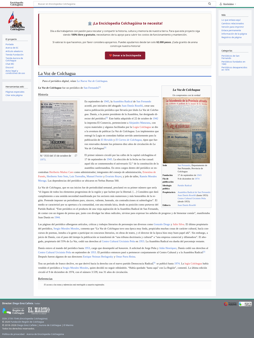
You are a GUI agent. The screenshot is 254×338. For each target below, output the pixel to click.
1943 (199, 175)
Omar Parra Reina (125, 256)
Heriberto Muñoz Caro (61, 172)
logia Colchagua (193, 263)
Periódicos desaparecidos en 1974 (234, 68)
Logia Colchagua (142, 127)
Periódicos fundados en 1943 (233, 62)
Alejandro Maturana (139, 122)
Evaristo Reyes (113, 176)
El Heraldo (107, 139)
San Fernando (184, 165)
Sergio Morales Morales (66, 228)
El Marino (68, 325)
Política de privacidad (13, 334)
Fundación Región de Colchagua (27, 321)
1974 (197, 179)
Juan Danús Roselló (187, 195)
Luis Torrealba (77, 176)
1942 (155, 118)
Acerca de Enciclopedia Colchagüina (45, 334)
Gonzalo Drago (162, 224)
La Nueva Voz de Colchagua (92, 81)
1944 (57, 217)
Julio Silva (178, 224)
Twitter (37, 303)
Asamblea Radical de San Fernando (194, 192)
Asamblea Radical (122, 101)
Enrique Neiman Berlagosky (98, 256)
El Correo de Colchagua (129, 139)
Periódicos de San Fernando (230, 57)
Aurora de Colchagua (50, 325)
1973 (42, 159)
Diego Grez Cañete (23, 303)
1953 (141, 241)
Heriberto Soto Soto (57, 176)
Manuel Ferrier (95, 176)
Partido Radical (185, 185)
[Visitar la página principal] (16, 20)
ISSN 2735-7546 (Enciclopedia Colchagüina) (24, 318)
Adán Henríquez (168, 248)
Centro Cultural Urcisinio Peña (192, 198)
